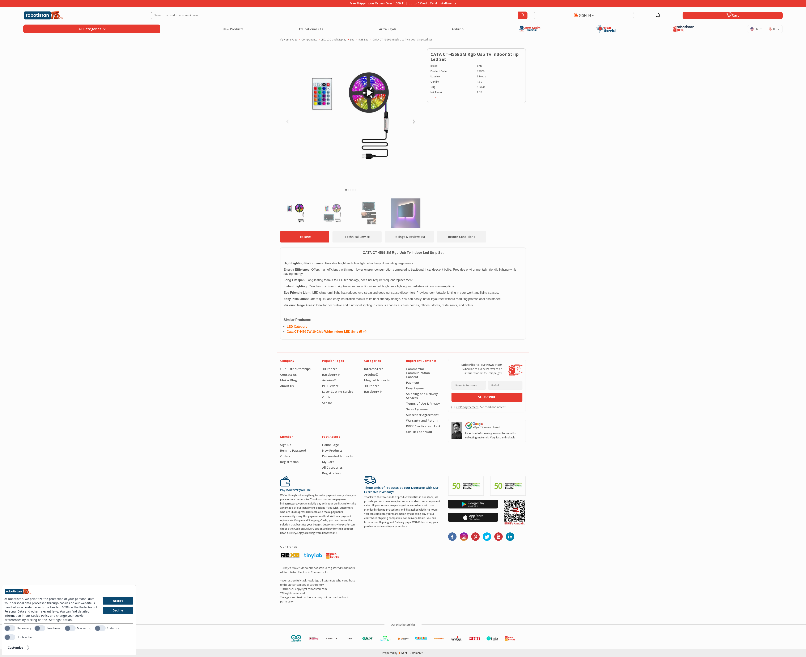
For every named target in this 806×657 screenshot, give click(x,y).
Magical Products (377, 380)
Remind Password (293, 450)
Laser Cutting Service (337, 392)
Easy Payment (416, 388)
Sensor (327, 403)
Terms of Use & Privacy (423, 403)
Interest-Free (373, 369)
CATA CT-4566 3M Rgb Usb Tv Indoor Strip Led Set (402, 39)
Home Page (290, 39)
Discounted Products (337, 456)
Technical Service (357, 237)
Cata (480, 66)
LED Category (297, 326)
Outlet (327, 397)
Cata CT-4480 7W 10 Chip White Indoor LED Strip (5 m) (326, 331)
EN (756, 29)
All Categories (332, 467)
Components (309, 39)
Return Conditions (461, 237)
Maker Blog (288, 380)
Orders (285, 456)
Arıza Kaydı (387, 29)
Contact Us (288, 375)
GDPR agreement (467, 407)
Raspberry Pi (331, 375)
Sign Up (285, 445)
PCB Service (330, 386)
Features (304, 237)
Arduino (457, 29)
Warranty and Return (422, 420)
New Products (232, 29)
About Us (287, 386)
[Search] (522, 15)
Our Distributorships (295, 369)
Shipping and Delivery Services (422, 396)
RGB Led (364, 39)
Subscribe (487, 397)
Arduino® (329, 380)
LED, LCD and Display (333, 39)
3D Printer (329, 369)
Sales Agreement (418, 409)
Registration (289, 462)
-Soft (403, 653)
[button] (346, 190)
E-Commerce (415, 653)
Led (352, 39)
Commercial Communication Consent (418, 373)
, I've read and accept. (481, 407)
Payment (412, 383)
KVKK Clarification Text (423, 426)
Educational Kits (311, 29)
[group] (350, 116)
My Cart (328, 462)
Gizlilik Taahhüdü (419, 432)
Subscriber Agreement (422, 415)
